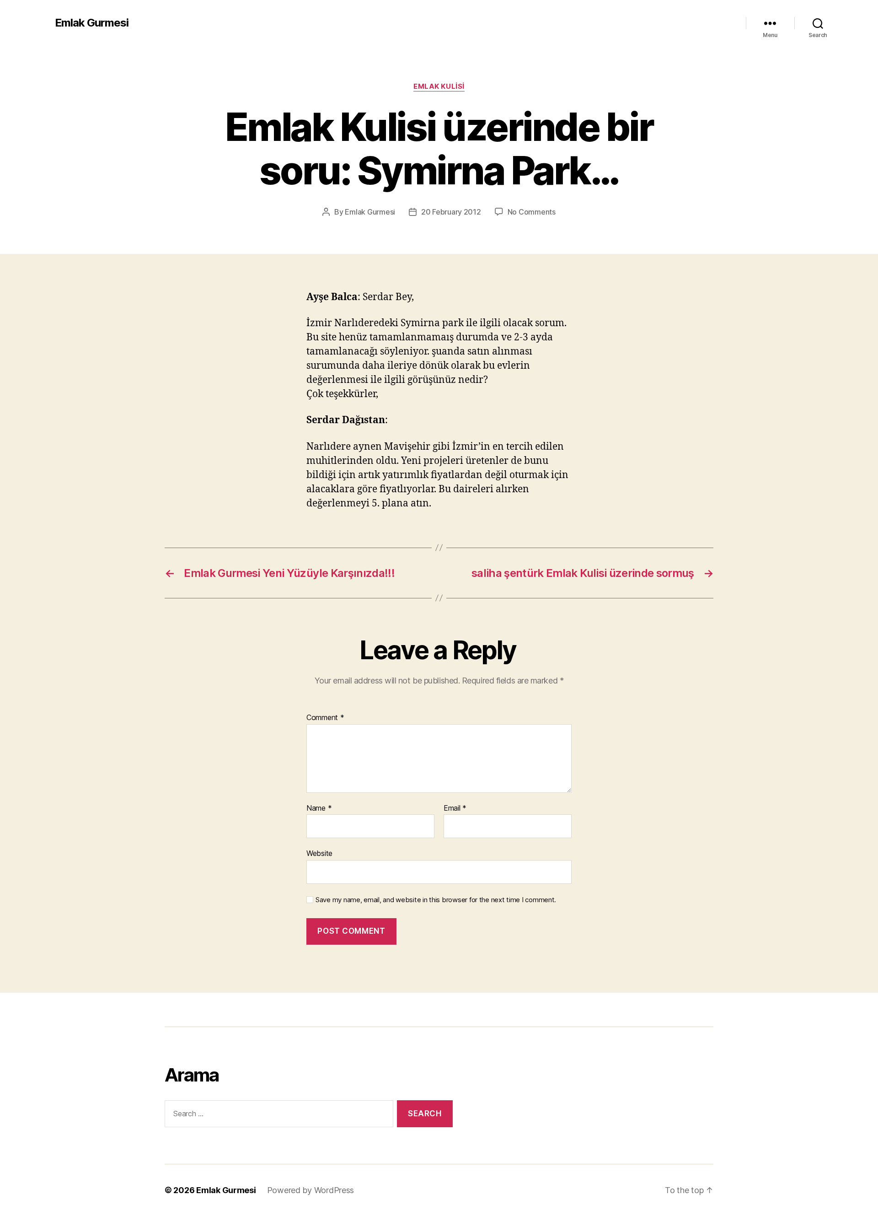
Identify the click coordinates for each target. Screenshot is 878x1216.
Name (319, 808)
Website (319, 853)
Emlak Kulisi (439, 86)
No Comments (532, 211)
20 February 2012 (451, 211)
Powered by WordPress (310, 1190)
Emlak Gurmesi (91, 22)
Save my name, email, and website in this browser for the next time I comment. (436, 900)
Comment (325, 718)
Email (455, 808)
